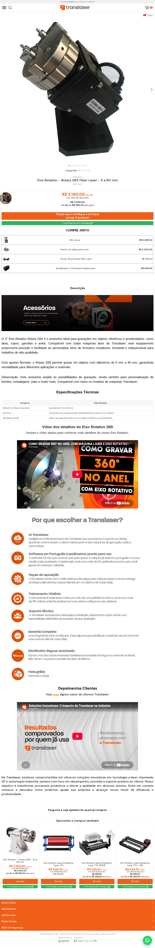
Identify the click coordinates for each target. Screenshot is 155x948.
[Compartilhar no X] (85, 170)
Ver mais (20, 881)
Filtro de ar (74, 240)
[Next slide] (152, 90)
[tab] (69, 165)
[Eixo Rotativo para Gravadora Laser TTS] (58, 856)
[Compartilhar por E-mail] (88, 170)
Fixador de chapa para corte (74, 249)
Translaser (77, 177)
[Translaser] (75, 7)
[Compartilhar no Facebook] (79, 170)
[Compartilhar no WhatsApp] (82, 170)
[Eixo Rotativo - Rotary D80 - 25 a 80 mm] (20, 856)
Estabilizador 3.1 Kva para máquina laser (76, 268)
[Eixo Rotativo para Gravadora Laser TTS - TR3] (135, 856)
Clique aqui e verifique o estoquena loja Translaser (77, 215)
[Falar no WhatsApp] (147, 940)
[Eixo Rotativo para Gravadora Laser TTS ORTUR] (96, 856)
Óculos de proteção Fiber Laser (76, 258)
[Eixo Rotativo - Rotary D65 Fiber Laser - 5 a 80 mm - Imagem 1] (77, 88)
